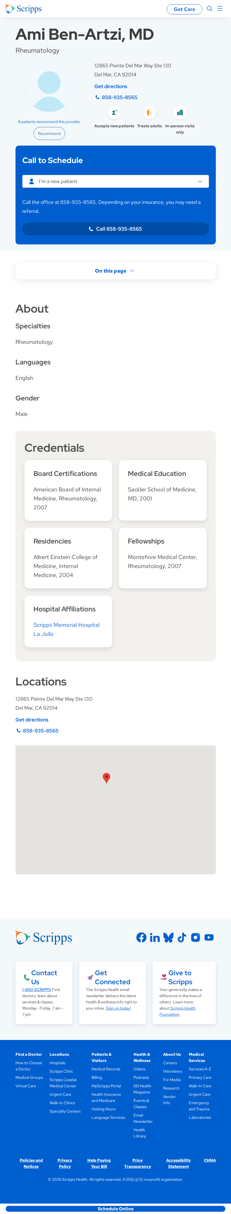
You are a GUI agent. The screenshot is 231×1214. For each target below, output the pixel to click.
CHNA (210, 1160)
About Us (172, 1054)
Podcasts (141, 1077)
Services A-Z (200, 1069)
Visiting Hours (103, 1108)
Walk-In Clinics (62, 1102)
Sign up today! (118, 1008)
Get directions (110, 86)
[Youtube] (209, 937)
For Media (172, 1079)
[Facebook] (141, 937)
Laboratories (200, 1117)
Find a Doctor (28, 1054)
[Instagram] (195, 937)
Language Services (108, 1117)
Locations (59, 1054)
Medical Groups (29, 1077)
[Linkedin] (155, 937)
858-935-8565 (119, 97)
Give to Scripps (180, 977)
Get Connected (112, 977)
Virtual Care (25, 1085)
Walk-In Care (200, 1085)
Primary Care (200, 1077)
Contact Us (44, 977)
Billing (97, 1077)
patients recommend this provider (49, 121)
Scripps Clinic (61, 1071)
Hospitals (57, 1062)
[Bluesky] (168, 937)
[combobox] (115, 181)
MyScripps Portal (106, 1085)
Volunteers (172, 1071)
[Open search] (209, 8)
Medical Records (106, 1069)
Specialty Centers (65, 1111)
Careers (170, 1062)
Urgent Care (60, 1094)
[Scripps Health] (23, 9)
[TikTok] (182, 937)
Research (171, 1088)
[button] (106, 778)
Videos (139, 1069)
